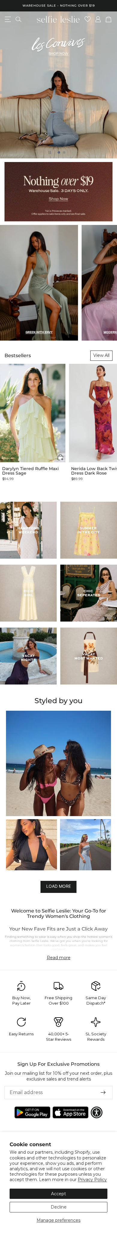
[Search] (18, 19)
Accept (58, 1193)
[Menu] (8, 19)
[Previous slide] (9, 85)
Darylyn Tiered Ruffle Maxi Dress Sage (30, 471)
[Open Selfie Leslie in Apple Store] (70, 1112)
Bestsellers (17, 355)
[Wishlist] (87, 19)
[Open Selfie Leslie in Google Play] (32, 1112)
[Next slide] (107, 85)
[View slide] (58, 84)
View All (101, 355)
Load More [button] (58, 886)
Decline (59, 1207)
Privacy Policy (92, 1179)
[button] (60, 457)
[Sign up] (103, 1092)
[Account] (98, 19)
